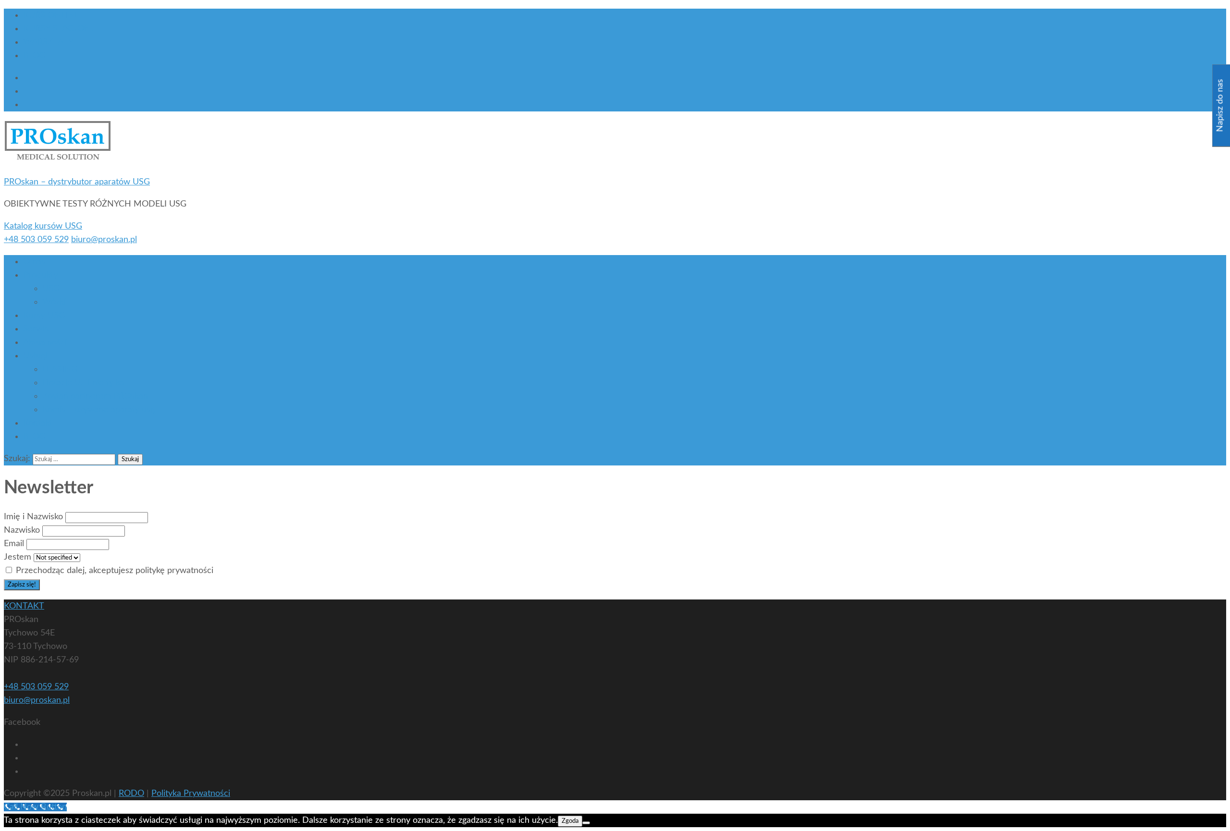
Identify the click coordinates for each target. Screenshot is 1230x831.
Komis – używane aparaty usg (98, 409)
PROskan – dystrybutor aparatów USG (77, 182)
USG (51, 288)
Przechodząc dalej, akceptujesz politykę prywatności (113, 570)
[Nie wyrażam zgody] (586, 822)
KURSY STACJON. (58, 28)
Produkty (40, 275)
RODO (131, 793)
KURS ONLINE (51, 15)
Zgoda (570, 821)
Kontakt (37, 423)
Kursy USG (44, 315)
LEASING (59, 369)
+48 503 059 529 (36, 239)
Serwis (36, 329)
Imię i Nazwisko (33, 517)
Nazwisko (22, 530)
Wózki (54, 302)
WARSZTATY (48, 42)
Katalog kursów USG (43, 226)
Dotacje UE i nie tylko (83, 383)
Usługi (35, 356)
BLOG (34, 55)
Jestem (17, 557)
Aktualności (45, 342)
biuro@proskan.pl (104, 239)
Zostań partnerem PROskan (95, 396)
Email (14, 543)
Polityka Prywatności (190, 793)
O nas (34, 261)
